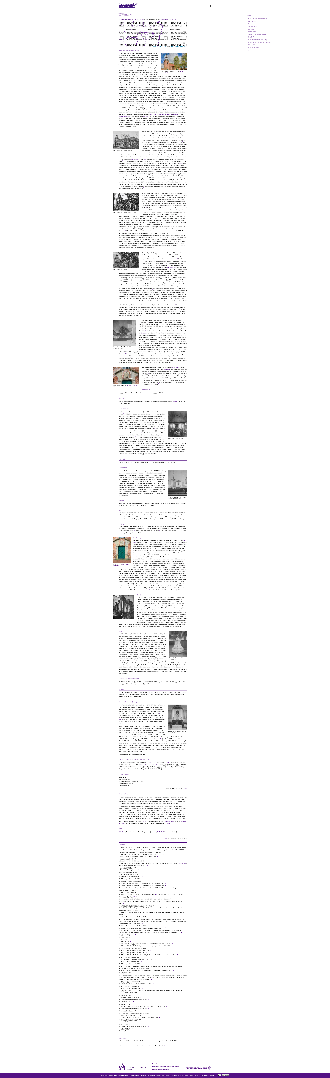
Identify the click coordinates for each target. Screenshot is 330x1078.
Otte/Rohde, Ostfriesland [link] (150, 801)
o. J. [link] (181, 810)
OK (219, 1075)
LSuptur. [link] (159, 766)
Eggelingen (176, 114)
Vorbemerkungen (178, 6)
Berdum (121, 116)
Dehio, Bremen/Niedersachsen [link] (145, 797)
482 (150, 762)
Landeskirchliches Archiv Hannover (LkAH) (262, 42)
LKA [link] (135, 351)
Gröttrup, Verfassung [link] (126, 870)
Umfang (250, 24)
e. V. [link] (142, 766)
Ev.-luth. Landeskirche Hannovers (178, 46)
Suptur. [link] (149, 416)
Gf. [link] (134, 78)
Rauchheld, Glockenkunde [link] (173, 801)
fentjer (181, 71)
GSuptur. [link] (165, 764)
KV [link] (125, 290)
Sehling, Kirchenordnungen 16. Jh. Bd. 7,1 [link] (144, 901)
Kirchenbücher (253, 45)
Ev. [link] (172, 339)
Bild (160, 713)
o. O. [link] (178, 810)
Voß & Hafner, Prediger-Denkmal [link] (162, 803)
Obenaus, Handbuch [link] (127, 801)
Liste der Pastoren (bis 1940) (257, 39)
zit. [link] (151, 928)
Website (165, 838)
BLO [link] (122, 935)
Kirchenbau (252, 32)
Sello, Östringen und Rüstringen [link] (151, 883)
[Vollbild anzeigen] (184, 30)
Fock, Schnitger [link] (125, 1028)
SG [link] (129, 646)
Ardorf (151, 114)
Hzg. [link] (120, 91)
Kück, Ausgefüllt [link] (161, 946)
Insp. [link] (181, 245)
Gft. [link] (161, 99)
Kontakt (205, 6)
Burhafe (164, 114)
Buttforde (169, 114)
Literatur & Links (253, 47)
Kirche (144, 821)
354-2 (148, 764)
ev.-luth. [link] (131, 806)
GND (250, 50)
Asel (155, 114)
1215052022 (160, 832)
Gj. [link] (132, 634)
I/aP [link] (120, 696)
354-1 (142, 764)
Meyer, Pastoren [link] (132, 754)
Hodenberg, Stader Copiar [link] (128, 997)
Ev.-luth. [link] (176, 382)
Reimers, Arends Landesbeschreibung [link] (135, 803)
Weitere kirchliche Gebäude (257, 34)
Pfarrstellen (252, 21)
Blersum (159, 114)
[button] (153, 33)
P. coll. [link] (168, 280)
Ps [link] (182, 550)
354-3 (155, 764)
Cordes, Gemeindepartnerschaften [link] (157, 970)
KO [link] (159, 19)
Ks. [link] (130, 93)
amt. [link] (160, 169)
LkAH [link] (122, 876)
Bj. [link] (135, 681)
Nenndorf (175, 401)
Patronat (251, 29)
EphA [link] (177, 764)
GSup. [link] (165, 184)
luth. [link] (162, 159)
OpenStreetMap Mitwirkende (159, 46)
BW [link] (183, 624)
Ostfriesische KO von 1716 (168, 19)
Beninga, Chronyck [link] (126, 899)
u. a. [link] (120, 491)
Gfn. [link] (168, 93)
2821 (168, 762)
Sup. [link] (159, 167)
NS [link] (127, 277)
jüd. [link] (156, 226)
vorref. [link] (121, 393)
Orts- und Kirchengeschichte (257, 18)
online (131, 935)
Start (169, 6)
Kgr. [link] (183, 106)
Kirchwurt (171, 821)
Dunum (138, 159)
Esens (159, 82)
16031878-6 (122, 832)
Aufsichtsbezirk (253, 26)
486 (155, 762)
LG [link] (122, 634)
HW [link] (180, 624)
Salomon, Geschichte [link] (172, 850)
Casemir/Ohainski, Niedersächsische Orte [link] (130, 852)
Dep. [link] (128, 897)
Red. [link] (120, 818)
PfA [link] (160, 769)
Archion (185, 788)
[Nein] (328, 1075)
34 (134, 897)
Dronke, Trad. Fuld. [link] (125, 847)
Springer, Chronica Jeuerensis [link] (129, 883)
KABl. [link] (122, 973)
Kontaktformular (168, 1046)
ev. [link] (177, 169)
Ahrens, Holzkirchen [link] (125, 797)
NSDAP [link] (159, 286)
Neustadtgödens (172, 267)
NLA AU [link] (146, 894)
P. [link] (148, 169)
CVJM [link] (146, 373)
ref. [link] (174, 173)
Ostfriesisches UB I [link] (125, 854)
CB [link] (158, 762)
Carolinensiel (127, 116)
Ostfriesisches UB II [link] (129, 894)
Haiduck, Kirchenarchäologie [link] (131, 799)
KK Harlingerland (139, 19)
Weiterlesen (225, 1075)
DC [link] (180, 290)
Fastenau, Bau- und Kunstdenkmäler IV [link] (170, 797)
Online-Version (182, 863)
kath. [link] (185, 195)
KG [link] (161, 320)
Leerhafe (145, 116)
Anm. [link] (150, 905)
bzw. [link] (142, 184)
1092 (156, 894)
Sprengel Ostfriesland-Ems (126, 19)
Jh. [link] (123, 57)
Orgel (168, 823)
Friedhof (251, 37)
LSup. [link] (143, 324)
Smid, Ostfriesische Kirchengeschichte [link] (173, 901)
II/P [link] (182, 616)
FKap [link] (142, 694)
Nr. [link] (121, 762)
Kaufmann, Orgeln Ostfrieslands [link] (153, 799)
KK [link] (177, 373)
